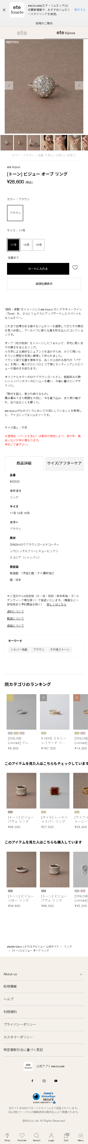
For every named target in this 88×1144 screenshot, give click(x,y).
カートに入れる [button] (38, 268)
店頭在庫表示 (44, 283)
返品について (15, 625)
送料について (15, 611)
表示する (80, 10)
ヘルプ (8, 999)
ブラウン (38, 649)
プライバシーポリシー (20, 1024)
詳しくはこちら (56, 604)
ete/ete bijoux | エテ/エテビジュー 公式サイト (33, 946)
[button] (36, 1137)
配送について (15, 618)
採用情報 (10, 986)
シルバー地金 (19, 649)
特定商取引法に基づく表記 (23, 1050)
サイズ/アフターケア (64, 463)
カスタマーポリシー (18, 1037)
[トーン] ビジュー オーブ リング (30, 950)
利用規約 (10, 1012)
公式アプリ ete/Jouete (50, 1066)
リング (14, 497)
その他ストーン (59, 649)
